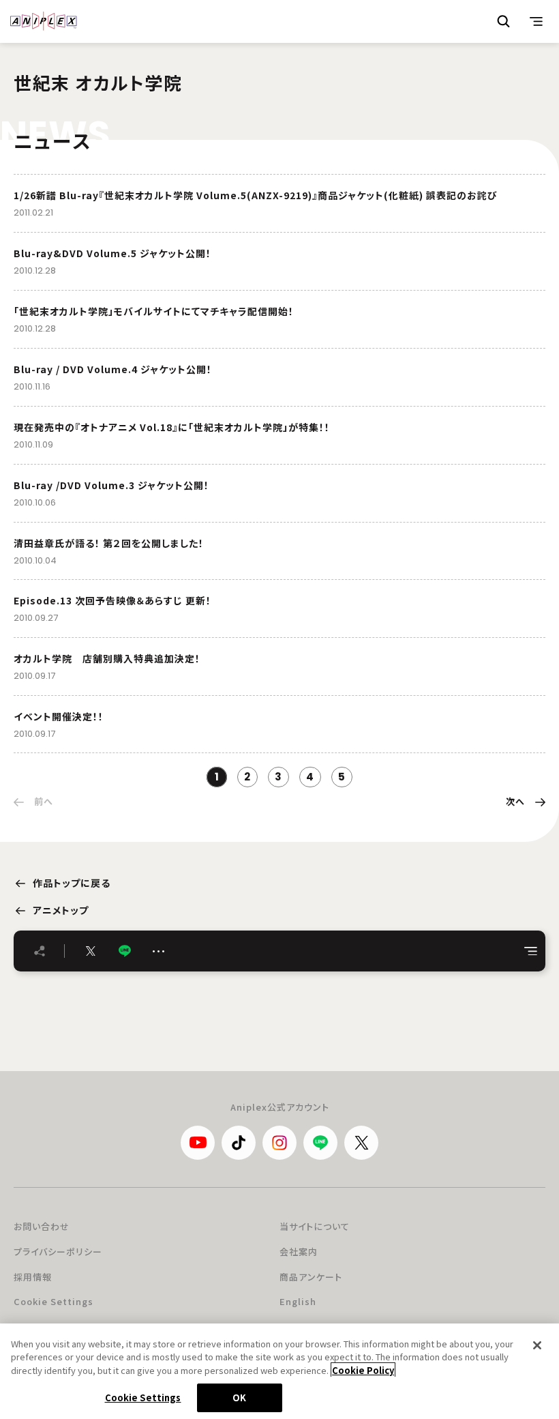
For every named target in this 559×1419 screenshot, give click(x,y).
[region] (279, 1371)
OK (239, 1397)
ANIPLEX (43, 21)
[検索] (504, 21)
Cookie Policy (363, 1370)
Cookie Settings (53, 1301)
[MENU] (536, 21)
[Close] (537, 1345)
